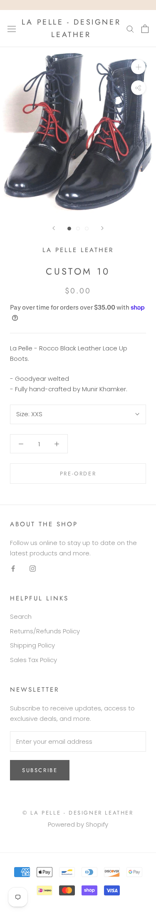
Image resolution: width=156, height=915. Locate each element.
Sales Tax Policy (33, 659)
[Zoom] (138, 67)
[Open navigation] (11, 28)
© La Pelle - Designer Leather (77, 813)
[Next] (102, 228)
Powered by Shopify (78, 824)
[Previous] (53, 228)
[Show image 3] (87, 228)
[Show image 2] (78, 228)
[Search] (130, 28)
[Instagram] (33, 568)
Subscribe (39, 770)
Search (21, 616)
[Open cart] (145, 29)
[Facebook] (13, 568)
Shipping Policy (32, 645)
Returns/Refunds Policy (45, 631)
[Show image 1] (69, 228)
